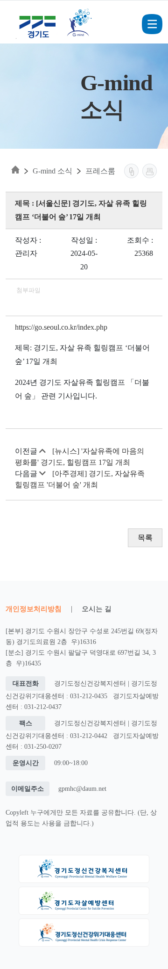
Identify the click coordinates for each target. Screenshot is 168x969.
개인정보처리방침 (34, 609)
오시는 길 (97, 609)
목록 (145, 538)
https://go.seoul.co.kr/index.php (61, 327)
